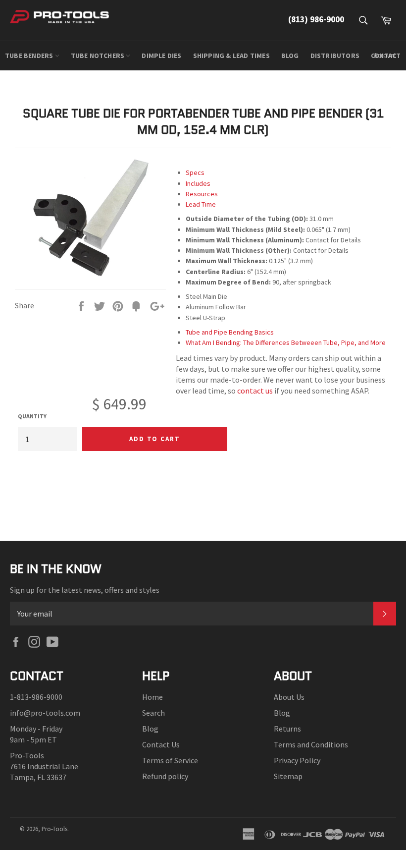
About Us (289, 697)
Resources (202, 193)
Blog (150, 729)
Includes (198, 183)
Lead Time (201, 204)
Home (152, 697)
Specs (195, 172)
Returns (287, 729)
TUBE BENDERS (30, 55)
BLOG (290, 55)
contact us (255, 391)
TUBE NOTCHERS (98, 55)
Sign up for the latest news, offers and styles (84, 590)
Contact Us (161, 744)
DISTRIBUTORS (334, 55)
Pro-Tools (54, 829)
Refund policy (165, 776)
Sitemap (288, 776)
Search (153, 713)
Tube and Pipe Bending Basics (230, 332)
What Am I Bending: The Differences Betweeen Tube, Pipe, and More (286, 342)
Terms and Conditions (311, 744)
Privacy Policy (297, 760)
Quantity (32, 416)
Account (385, 55)
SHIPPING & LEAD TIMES (231, 55)
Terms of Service (170, 760)
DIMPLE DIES (161, 55)
